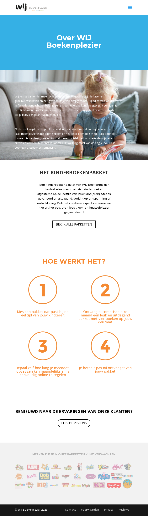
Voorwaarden (90, 509)
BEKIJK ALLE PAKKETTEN (74, 224)
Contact (70, 509)
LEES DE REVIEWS (74, 423)
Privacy (109, 509)
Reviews (124, 509)
